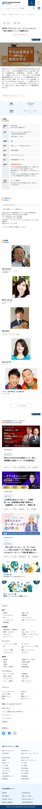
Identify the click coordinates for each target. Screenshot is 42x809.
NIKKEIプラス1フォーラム (10, 95)
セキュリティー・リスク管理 (30, 646)
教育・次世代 (6, 23)
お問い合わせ (6, 708)
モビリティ (25, 652)
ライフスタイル (8, 678)
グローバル (6, 634)
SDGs (23, 629)
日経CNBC (5, 773)
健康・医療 (17, 23)
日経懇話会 (5, 778)
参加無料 (35, 467)
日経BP (4, 760)
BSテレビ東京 (24, 771)
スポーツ (24, 678)
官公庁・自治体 (8, 666)
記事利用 (4, 793)
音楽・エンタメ (26, 681)
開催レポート (25, 696)
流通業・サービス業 (28, 659)
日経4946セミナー (26, 750)
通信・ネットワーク (28, 650)
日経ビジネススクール (8, 750)
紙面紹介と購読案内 (7, 802)
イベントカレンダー (8, 691)
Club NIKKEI (5, 753)
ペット (22, 95)
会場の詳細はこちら (16, 136)
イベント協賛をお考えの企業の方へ (13, 711)
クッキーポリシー (7, 718)
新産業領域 (25, 666)
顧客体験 (6, 622)
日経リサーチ (5, 763)
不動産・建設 (26, 662)
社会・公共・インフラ (28, 632)
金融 (4, 662)
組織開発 (21, 509)
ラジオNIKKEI (24, 773)
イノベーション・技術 (10, 644)
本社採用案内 (5, 796)
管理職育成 (22, 467)
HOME (4, 14)
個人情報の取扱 (26, 793)
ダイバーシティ (8, 636)
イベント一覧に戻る (21, 405)
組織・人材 (25, 613)
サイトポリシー (7, 715)
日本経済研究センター (8, 776)
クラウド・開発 (8, 650)
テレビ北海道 (5, 768)
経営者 (5, 613)
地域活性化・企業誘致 (10, 629)
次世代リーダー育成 (10, 467)
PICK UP (23, 691)
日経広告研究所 (25, 778)
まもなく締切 (6, 694)
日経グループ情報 (26, 796)
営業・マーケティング (28, 620)
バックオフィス (8, 620)
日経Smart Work (6, 757)
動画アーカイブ (7, 696)
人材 (29, 467)
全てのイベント (26, 698)
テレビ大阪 (5, 765)
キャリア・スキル (8, 674)
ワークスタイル (8, 615)
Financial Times (25, 757)
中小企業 (24, 664)
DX (4, 646)
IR (4, 617)
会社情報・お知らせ (7, 799)
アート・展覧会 (8, 681)
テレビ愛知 (24, 765)
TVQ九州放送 (24, 768)
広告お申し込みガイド (28, 799)
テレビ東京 (24, 763)
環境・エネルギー (8, 632)
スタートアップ (26, 617)
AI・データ (25, 644)
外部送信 (4, 721)
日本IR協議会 (24, 776)
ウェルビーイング (27, 636)
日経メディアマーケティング (28, 760)
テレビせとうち (6, 771)
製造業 (5, 659)
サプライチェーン (8, 652)
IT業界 (5, 664)
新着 (22, 694)
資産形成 (24, 674)
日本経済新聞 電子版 (27, 802)
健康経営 (24, 615)
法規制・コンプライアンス (30, 634)
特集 (3, 698)
